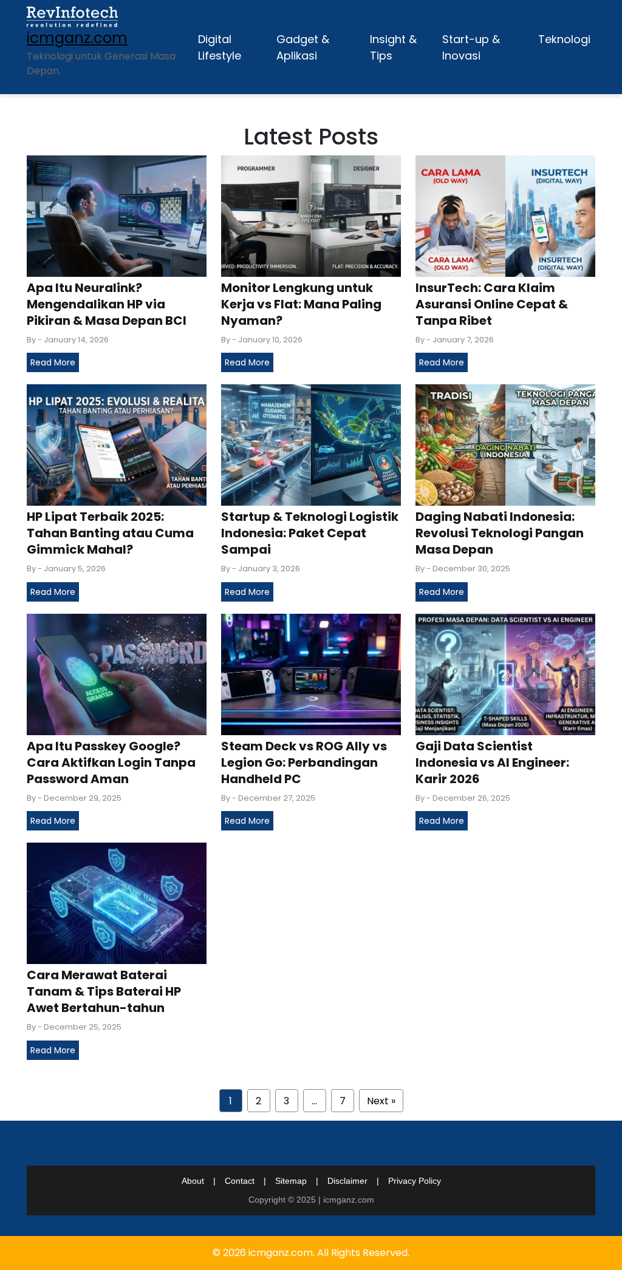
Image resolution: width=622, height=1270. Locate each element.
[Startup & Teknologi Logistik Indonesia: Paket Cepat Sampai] (311, 445)
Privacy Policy (414, 1181)
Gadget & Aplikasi (302, 47)
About (193, 1181)
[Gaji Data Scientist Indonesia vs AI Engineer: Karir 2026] (505, 674)
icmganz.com (77, 38)
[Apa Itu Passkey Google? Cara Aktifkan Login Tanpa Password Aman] (117, 674)
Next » (381, 1101)
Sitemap (291, 1181)
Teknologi (564, 39)
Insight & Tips (393, 47)
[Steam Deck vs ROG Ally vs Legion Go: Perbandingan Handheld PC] (311, 674)
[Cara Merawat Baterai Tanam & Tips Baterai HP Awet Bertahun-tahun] (117, 903)
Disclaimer (347, 1181)
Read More (52, 362)
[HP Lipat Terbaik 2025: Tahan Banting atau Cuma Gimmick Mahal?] (117, 445)
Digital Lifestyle (219, 47)
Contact (240, 1181)
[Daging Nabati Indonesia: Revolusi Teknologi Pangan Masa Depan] (505, 445)
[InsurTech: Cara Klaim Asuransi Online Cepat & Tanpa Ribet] (505, 215)
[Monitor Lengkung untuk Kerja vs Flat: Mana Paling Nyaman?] (311, 215)
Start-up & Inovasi (471, 47)
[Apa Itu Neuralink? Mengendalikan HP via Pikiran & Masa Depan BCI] (117, 215)
